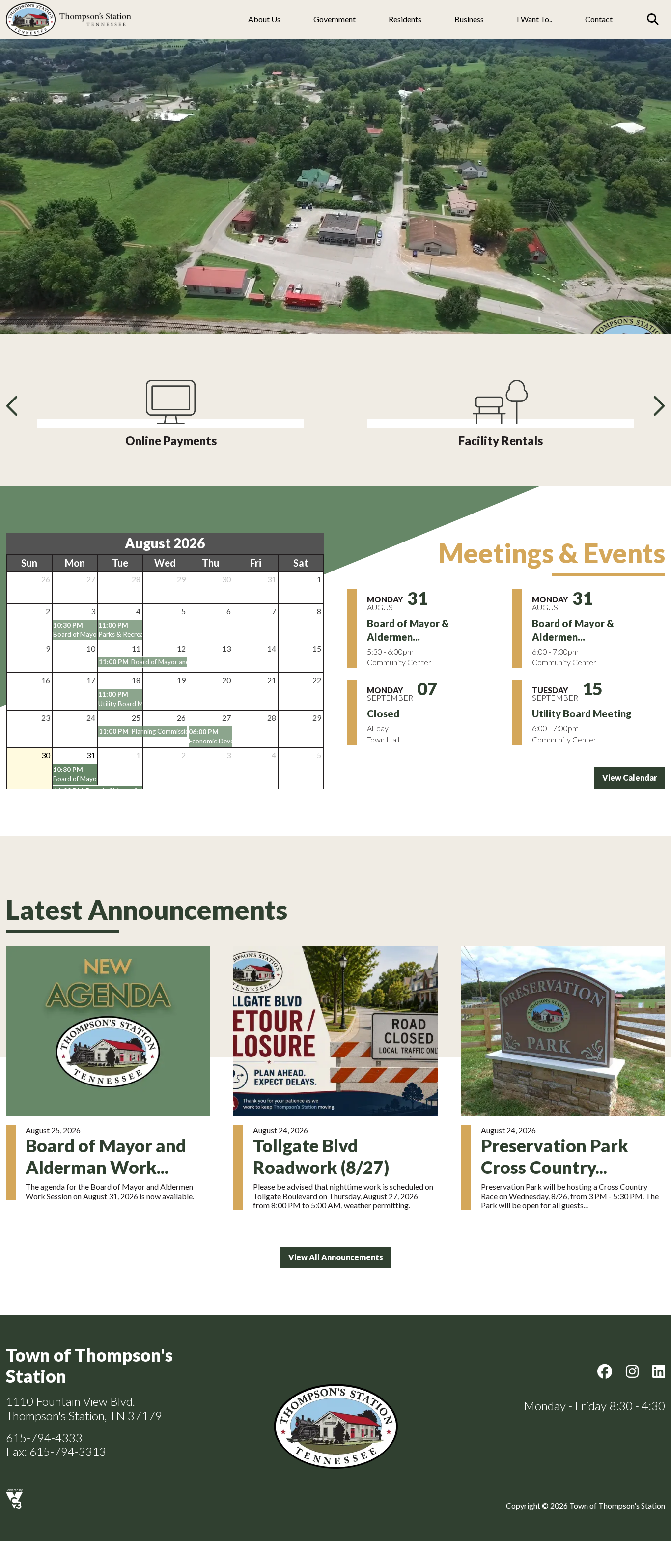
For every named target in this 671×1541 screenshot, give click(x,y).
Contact (599, 19)
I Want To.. (534, 19)
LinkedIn (658, 1371)
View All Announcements (335, 1257)
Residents (405, 19)
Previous (13, 406)
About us (264, 19)
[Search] (653, 19)
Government (334, 19)
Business (469, 19)
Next (657, 406)
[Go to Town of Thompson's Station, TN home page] (68, 5)
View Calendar (629, 777)
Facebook (604, 1371)
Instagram (632, 1371)
